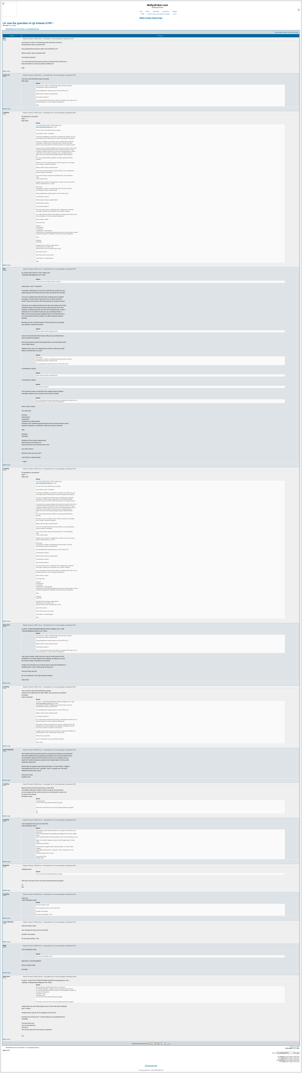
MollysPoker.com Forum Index (15, 29)
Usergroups (165, 11)
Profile (142, 14)
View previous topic (281, 32)
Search (148, 11)
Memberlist (156, 11)
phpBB (145, 1070)
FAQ (141, 11)
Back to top (6, 71)
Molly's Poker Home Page (151, 18)
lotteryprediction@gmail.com (44, 127)
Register (174, 11)
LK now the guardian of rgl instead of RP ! (28, 23)
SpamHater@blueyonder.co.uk (45, 703)
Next (14, 25)
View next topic (293, 32)
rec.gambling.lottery (32, 29)
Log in (174, 14)
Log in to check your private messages (158, 14)
